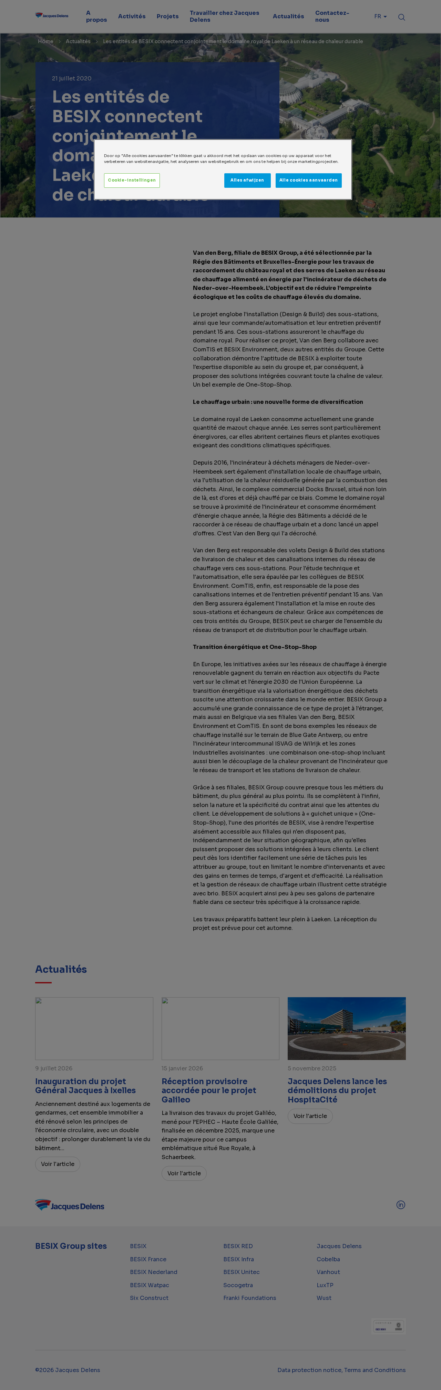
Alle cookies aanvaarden (308, 180)
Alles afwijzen (247, 180)
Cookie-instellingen (132, 180)
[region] (223, 169)
